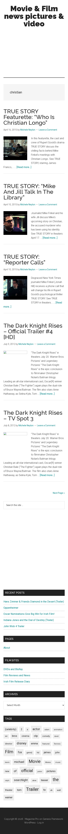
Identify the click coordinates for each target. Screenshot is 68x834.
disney (21, 743)
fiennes (57, 744)
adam (47, 729)
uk (51, 790)
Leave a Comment (48, 129)
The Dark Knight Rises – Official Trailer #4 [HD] (32, 331)
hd (38, 752)
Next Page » (59, 493)
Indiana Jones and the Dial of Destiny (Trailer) (28, 620)
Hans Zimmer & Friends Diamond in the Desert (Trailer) (33, 601)
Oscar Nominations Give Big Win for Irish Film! (29, 613)
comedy (46, 736)
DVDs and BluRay (13, 669)
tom (19, 789)
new (7, 771)
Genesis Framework (53, 819)
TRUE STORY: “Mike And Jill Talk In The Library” (29, 192)
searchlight (21, 780)
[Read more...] (24, 167)
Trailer (32, 789)
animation (58, 730)
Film (9, 751)
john (57, 752)
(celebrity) (10, 729)
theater (8, 790)
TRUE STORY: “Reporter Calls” (24, 259)
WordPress (30, 822)
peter (39, 771)
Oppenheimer (10, 607)
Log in (40, 822)
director (8, 743)
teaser (44, 780)
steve (34, 780)
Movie (35, 761)
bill (6, 736)
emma (34, 743)
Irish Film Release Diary (16, 681)
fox (20, 752)
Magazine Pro (32, 819)
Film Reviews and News (16, 675)
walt (59, 790)
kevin (7, 762)
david (56, 736)
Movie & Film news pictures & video (34, 16)
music (58, 762)
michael (19, 762)
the (56, 779)
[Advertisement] (34, 53)
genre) (29, 753)
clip (36, 735)
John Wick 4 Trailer (13, 626)
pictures (51, 771)
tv (44, 790)
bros (14, 735)
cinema (25, 736)
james (47, 752)
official (27, 770)
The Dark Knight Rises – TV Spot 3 (32, 415)
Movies (48, 762)
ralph (7, 780)
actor (36, 729)
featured (45, 744)
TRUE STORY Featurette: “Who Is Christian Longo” (28, 117)
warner (8, 797)
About (6, 647)
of (15, 771)
